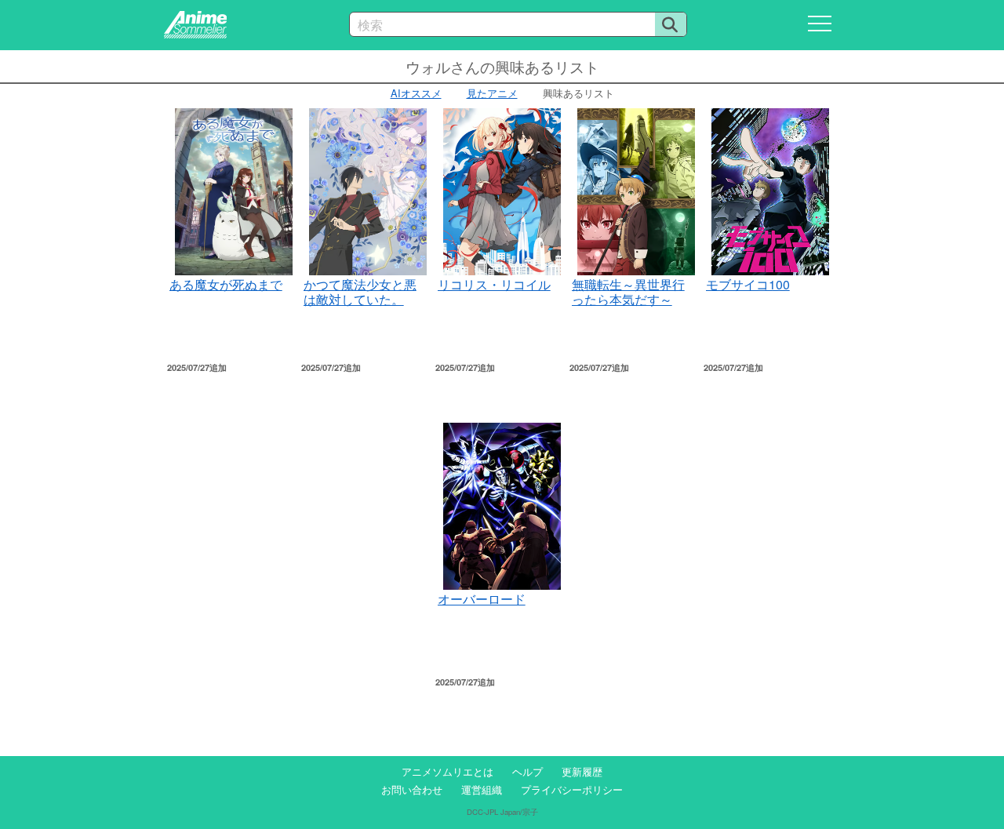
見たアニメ (492, 92)
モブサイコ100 (748, 284)
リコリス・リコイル (494, 284)
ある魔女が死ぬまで (225, 284)
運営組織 (481, 789)
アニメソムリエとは (447, 771)
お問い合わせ (411, 789)
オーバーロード (482, 599)
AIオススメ (416, 92)
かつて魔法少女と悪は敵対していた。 (360, 291)
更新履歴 (582, 771)
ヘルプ (527, 771)
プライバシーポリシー (572, 789)
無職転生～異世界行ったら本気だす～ (628, 291)
